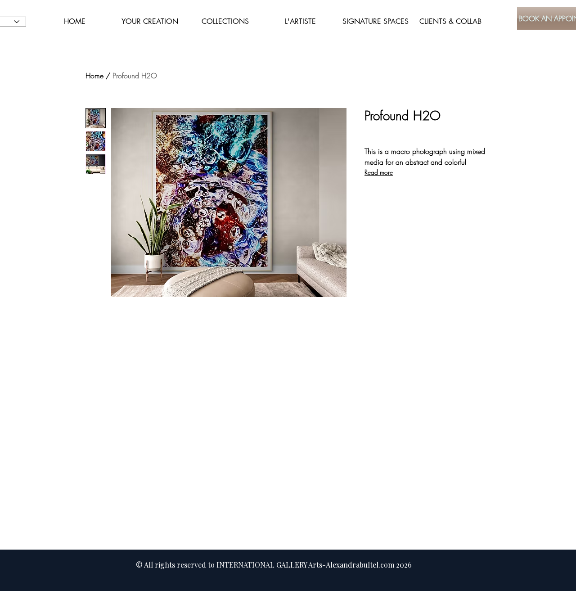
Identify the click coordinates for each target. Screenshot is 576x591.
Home (95, 76)
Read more (378, 172)
